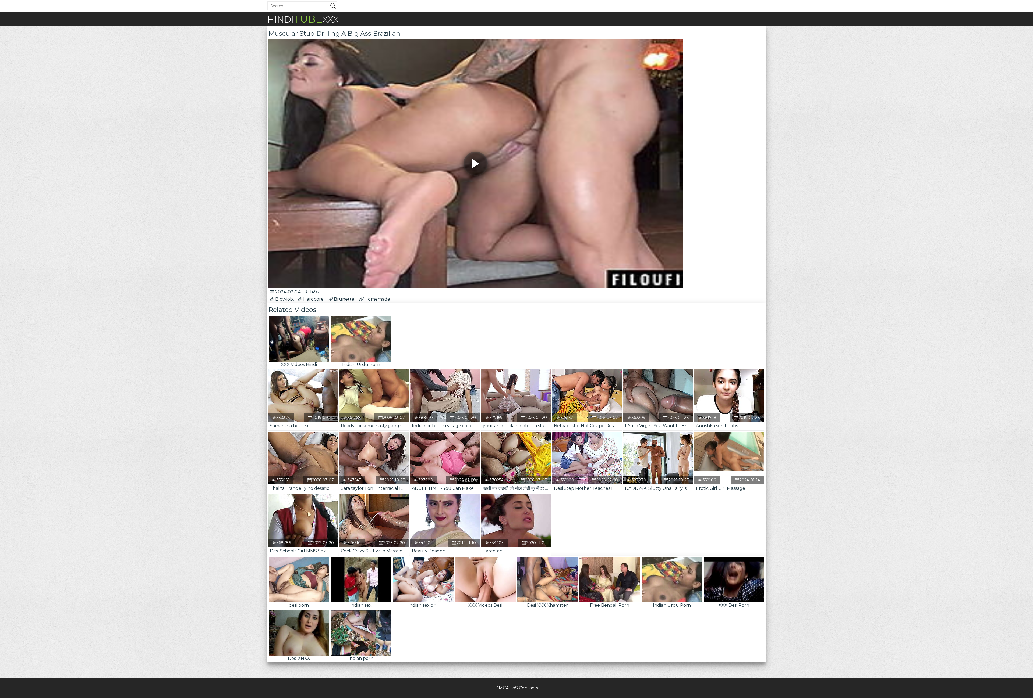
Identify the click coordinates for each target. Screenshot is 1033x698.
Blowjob (284, 299)
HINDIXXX (303, 19)
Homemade (377, 299)
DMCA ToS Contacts (516, 687)
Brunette (344, 299)
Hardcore (313, 299)
